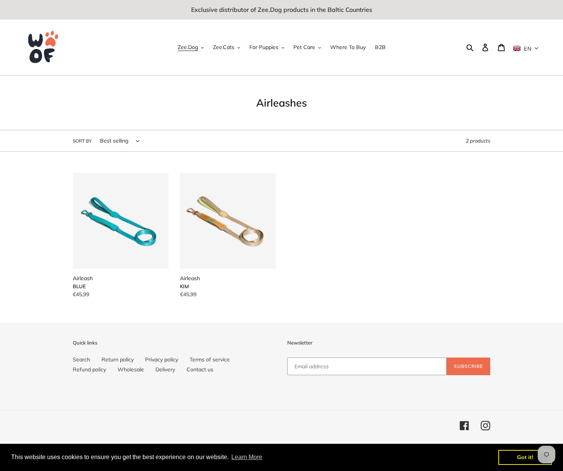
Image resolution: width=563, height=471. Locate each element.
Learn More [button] (246, 457)
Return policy (117, 359)
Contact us (200, 369)
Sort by (82, 141)
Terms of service (210, 359)
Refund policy (89, 369)
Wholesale (131, 369)
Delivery (165, 369)
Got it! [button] (525, 457)
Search (81, 359)
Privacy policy (161, 359)
